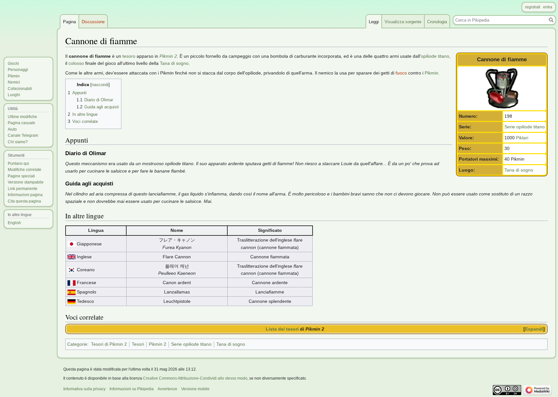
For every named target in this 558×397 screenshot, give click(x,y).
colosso (76, 63)
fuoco (401, 72)
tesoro (128, 56)
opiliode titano (435, 56)
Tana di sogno (518, 170)
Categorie (77, 344)
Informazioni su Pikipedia (131, 389)
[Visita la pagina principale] (28, 26)
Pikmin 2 (168, 56)
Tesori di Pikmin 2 (109, 344)
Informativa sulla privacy (84, 389)
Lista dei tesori (282, 329)
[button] (534, 328)
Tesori (138, 344)
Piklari (522, 137)
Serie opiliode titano (524, 126)
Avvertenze (167, 389)
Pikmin (431, 72)
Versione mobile (195, 389)
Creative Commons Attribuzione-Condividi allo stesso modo (195, 378)
